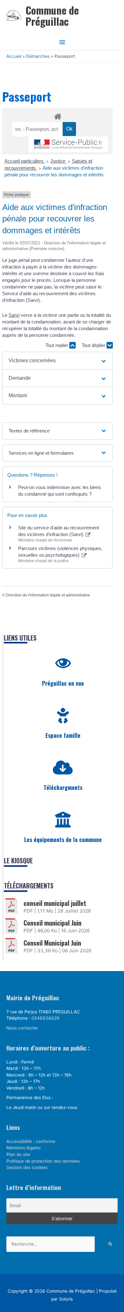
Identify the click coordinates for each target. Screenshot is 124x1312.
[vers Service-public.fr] (68, 144)
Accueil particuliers (24, 161)
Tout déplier (94, 345)
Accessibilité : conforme (30, 1141)
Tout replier (57, 345)
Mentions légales (23, 1147)
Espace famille (62, 735)
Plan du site (18, 1154)
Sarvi (14, 315)
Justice (58, 161)
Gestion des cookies (26, 1167)
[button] (58, 360)
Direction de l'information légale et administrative (48, 595)
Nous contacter (22, 1027)
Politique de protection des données (43, 1161)
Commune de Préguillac (52, 16)
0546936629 (45, 1018)
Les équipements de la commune (63, 839)
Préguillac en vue (63, 683)
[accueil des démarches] (57, 115)
